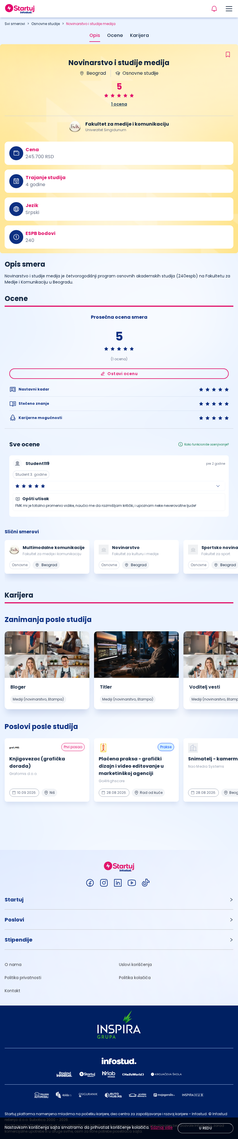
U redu (205, 1128)
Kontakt (12, 991)
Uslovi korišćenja (135, 964)
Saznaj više (162, 1127)
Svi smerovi (15, 23)
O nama (13, 964)
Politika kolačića (135, 978)
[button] (119, 486)
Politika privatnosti (23, 978)
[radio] (106, 95)
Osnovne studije (45, 23)
